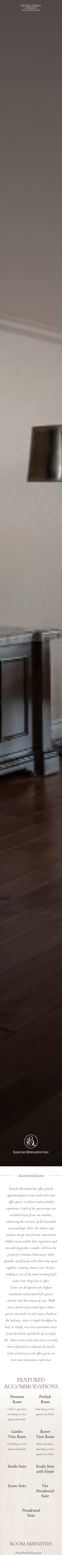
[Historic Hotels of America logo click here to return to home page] (31, 8)
